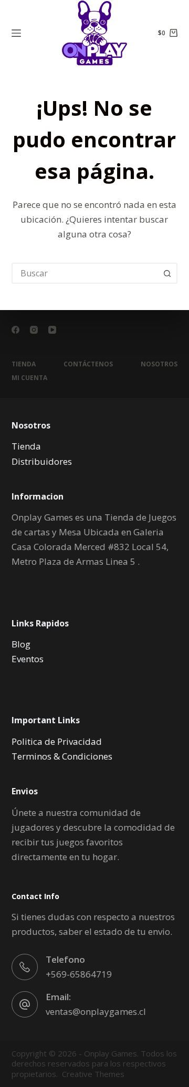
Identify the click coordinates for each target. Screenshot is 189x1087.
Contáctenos (88, 364)
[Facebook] (15, 330)
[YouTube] (52, 330)
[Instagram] (34, 330)
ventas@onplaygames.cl (96, 1011)
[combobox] (85, 273)
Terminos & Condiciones (62, 756)
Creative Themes (93, 1074)
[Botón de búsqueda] (167, 273)
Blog (21, 644)
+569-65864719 (79, 974)
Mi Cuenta (29, 378)
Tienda (24, 364)
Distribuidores (42, 461)
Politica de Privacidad (57, 741)
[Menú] (16, 33)
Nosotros (159, 364)
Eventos (28, 659)
